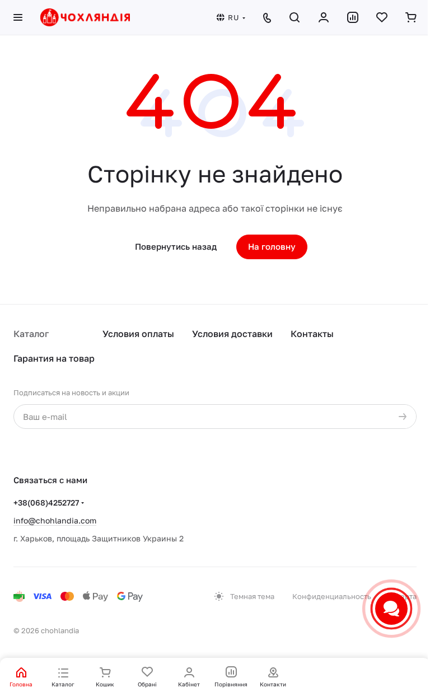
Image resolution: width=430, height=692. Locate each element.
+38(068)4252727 (46, 502)
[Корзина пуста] (411, 17)
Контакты (312, 333)
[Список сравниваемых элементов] (352, 17)
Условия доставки (232, 333)
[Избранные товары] (381, 17)
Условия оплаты (138, 333)
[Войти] (323, 17)
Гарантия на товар (54, 358)
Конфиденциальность (331, 596)
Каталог (31, 333)
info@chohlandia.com (54, 520)
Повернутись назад (176, 246)
